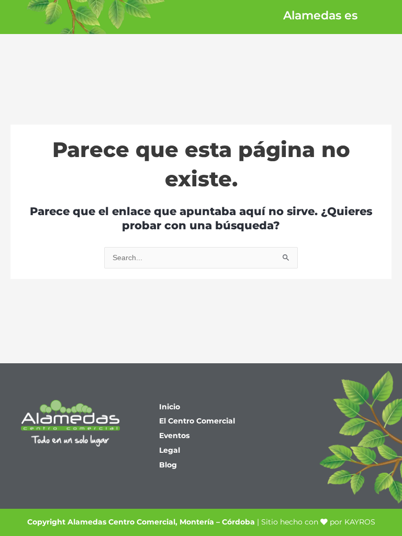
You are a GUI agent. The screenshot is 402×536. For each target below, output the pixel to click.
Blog (168, 465)
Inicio (169, 407)
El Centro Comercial (197, 421)
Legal (169, 450)
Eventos (174, 435)
